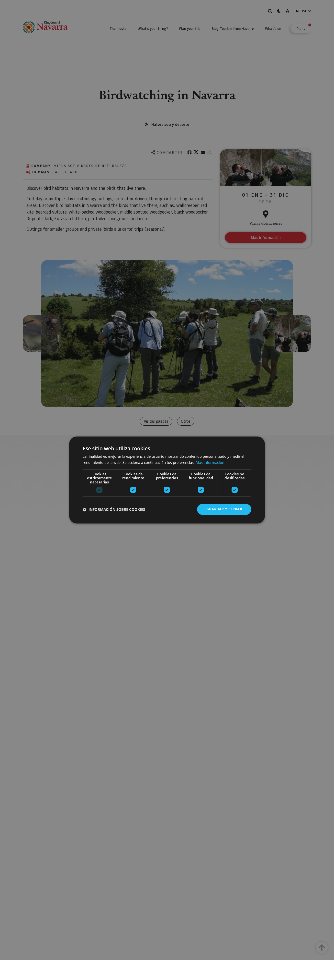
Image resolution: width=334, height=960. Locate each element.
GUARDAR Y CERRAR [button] (224, 509)
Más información (210, 462)
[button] (114, 509)
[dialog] (167, 480)
